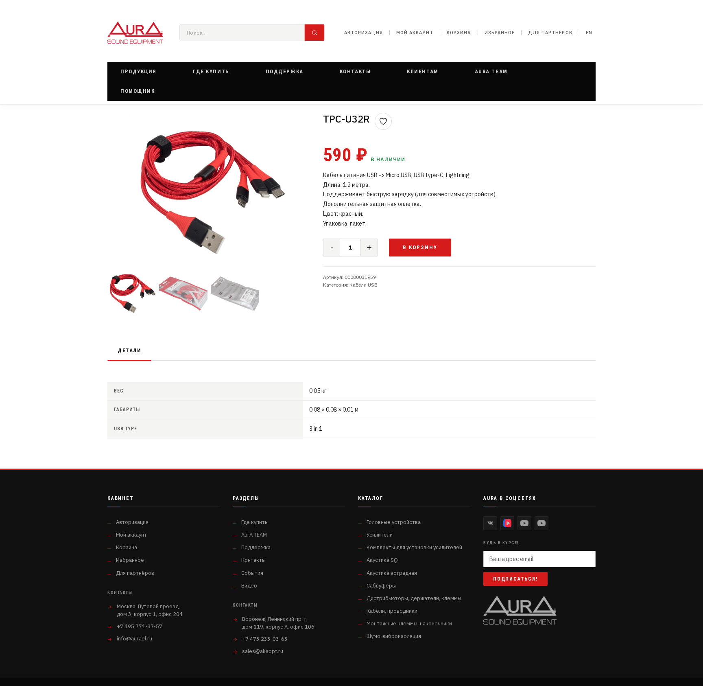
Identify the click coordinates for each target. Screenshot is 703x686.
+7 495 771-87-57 (139, 626)
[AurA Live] (541, 523)
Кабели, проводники (392, 610)
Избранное (500, 32)
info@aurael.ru (134, 638)
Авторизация (363, 32)
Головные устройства (394, 522)
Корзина (459, 32)
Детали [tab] (129, 350)
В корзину (420, 247)
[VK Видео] (507, 523)
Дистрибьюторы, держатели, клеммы (414, 598)
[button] (138, 71)
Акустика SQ (382, 560)
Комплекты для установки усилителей (414, 547)
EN (589, 32)
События (252, 573)
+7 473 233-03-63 (265, 639)
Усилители (380, 534)
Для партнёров (550, 32)
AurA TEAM (254, 534)
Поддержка (256, 547)
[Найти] (314, 32)
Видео (249, 585)
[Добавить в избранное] (383, 121)
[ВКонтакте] (490, 523)
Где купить (254, 522)
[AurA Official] (524, 523)
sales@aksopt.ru (262, 651)
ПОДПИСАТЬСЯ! (515, 579)
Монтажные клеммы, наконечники (409, 623)
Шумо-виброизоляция (394, 636)
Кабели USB (363, 285)
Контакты (253, 560)
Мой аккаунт (414, 32)
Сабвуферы (381, 585)
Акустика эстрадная (392, 573)
